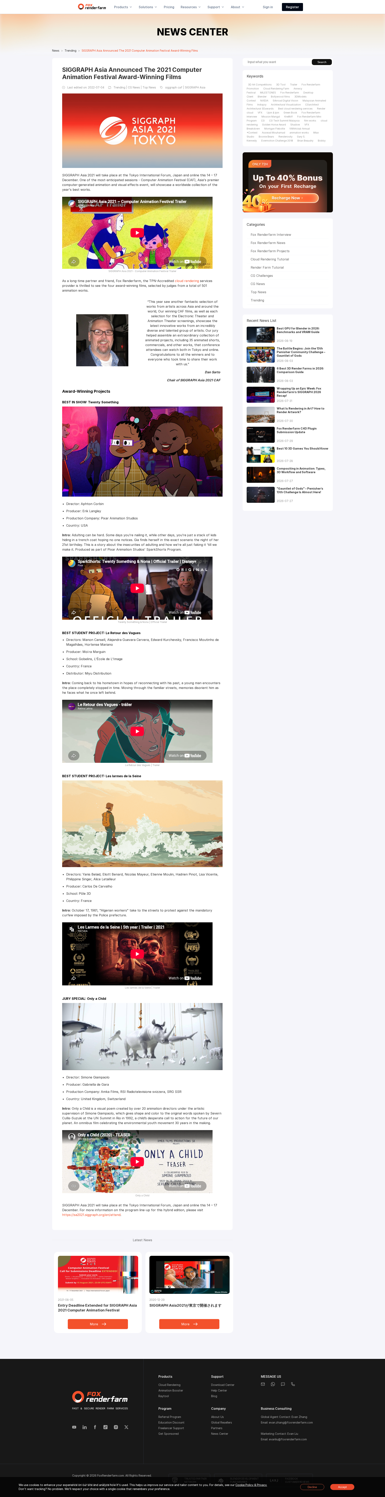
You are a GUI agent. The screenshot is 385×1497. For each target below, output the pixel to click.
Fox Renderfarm (289, 92)
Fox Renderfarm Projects (270, 251)
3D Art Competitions (260, 84)
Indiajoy (261, 104)
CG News (258, 284)
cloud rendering (187, 281)
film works (310, 120)
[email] (263, 1384)
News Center (219, 1433)
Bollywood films (280, 96)
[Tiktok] (105, 1427)
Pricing (169, 7)
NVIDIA (264, 100)
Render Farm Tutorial (267, 267)
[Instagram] (116, 1427)
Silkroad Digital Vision (285, 100)
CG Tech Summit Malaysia (284, 120)
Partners (216, 1428)
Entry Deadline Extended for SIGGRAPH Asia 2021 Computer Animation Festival (97, 1307)
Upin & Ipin (273, 112)
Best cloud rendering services (295, 108)
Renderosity (286, 136)
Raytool (163, 1396)
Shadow (295, 124)
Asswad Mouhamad (273, 132)
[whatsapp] (273, 1384)
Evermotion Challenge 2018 (277, 140)
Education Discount (171, 1422)
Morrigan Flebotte (274, 128)
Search (321, 62)
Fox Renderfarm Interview (271, 235)
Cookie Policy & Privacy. (251, 1485)
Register (292, 7)
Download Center (222, 1385)
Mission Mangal (270, 116)
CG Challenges (262, 276)
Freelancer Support (171, 1428)
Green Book (290, 112)
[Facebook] (95, 1427)
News (55, 50)
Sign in (268, 7)
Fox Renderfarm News (268, 243)
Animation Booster (170, 1390)
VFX (260, 112)
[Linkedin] (85, 1427)
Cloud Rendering (169, 1385)
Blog (214, 1396)
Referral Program (169, 1417)
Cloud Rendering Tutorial (270, 259)
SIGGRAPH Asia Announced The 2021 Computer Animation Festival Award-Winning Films (140, 50)
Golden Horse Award (274, 124)
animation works (299, 132)
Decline (312, 1487)
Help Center (219, 1390)
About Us (217, 1417)
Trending (70, 50)
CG (263, 120)
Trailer (293, 84)
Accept (342, 1487)
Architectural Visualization (286, 104)
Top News (258, 292)
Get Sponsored (168, 1433)
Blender (262, 96)
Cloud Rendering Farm (276, 88)
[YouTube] (74, 1427)
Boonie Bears (266, 136)
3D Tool (281, 84)
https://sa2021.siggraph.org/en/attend (91, 1215)
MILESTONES (268, 92)
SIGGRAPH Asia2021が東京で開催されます (185, 1305)
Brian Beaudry (305, 140)
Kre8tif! (288, 116)
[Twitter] (126, 1427)
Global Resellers (221, 1422)
